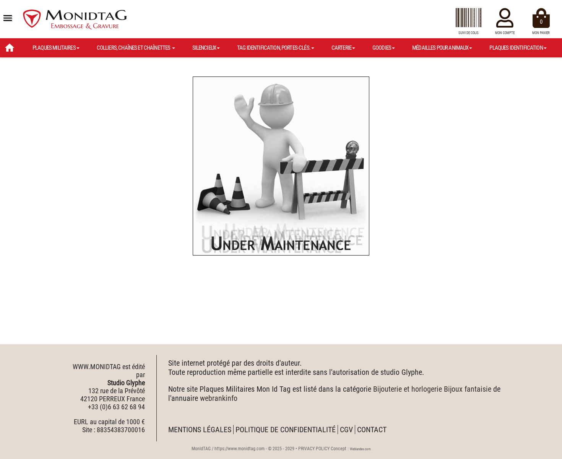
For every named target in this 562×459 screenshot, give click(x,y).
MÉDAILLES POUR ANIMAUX (440, 47)
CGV (346, 429)
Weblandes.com (360, 449)
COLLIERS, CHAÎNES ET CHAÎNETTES (134, 47)
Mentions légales (199, 429)
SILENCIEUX (204, 47)
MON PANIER (541, 26)
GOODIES (381, 47)
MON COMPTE (505, 33)
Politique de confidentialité (286, 429)
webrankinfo (218, 398)
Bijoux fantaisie (467, 389)
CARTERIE (341, 47)
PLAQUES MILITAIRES (54, 47)
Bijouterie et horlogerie (407, 389)
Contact (372, 429)
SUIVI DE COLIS (468, 33)
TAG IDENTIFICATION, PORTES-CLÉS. (273, 47)
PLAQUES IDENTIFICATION (516, 47)
